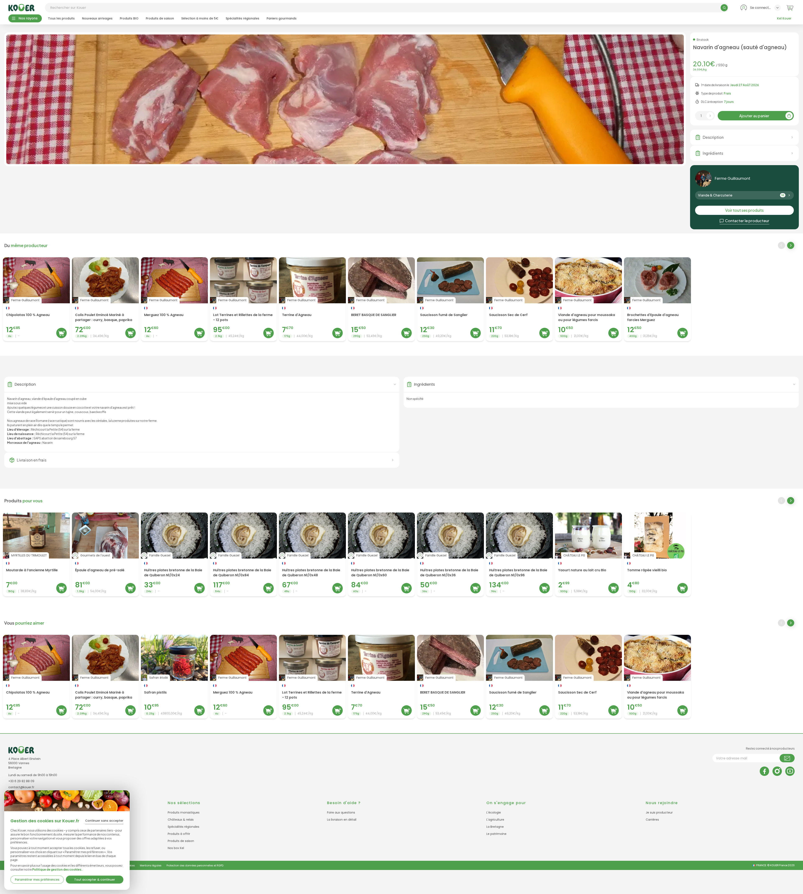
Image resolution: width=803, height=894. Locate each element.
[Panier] (790, 7)
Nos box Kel (176, 848)
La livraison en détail (341, 819)
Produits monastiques (183, 812)
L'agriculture (495, 819)
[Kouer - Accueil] (21, 7)
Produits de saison (160, 18)
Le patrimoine (496, 834)
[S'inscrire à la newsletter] (787, 758)
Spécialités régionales (242, 18)
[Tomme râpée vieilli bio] (657, 554)
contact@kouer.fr (21, 787)
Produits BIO (129, 18)
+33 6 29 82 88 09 (21, 781)
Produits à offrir (179, 834)
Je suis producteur (659, 812)
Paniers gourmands (282, 18)
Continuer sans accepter (104, 821)
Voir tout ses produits (744, 210)
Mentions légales (150, 865)
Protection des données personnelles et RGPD (194, 865)
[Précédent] (781, 245)
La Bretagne (495, 827)
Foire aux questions (341, 812)
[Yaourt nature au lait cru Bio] (588, 554)
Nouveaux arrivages (97, 18)
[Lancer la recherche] (724, 7)
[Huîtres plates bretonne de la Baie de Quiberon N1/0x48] (312, 554)
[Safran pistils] (174, 677)
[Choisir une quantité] (710, 115)
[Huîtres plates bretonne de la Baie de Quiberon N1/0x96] (519, 554)
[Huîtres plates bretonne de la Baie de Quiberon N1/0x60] (381, 554)
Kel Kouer (784, 18)
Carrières (652, 819)
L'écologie (493, 812)
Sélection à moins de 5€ (199, 18)
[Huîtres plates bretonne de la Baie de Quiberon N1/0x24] (174, 554)
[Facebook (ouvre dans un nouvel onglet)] (764, 771)
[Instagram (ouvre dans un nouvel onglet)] (777, 771)
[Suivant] (791, 246)
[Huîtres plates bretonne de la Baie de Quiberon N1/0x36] (450, 554)
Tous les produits (61, 18)
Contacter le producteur (747, 220)
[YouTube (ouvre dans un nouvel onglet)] (790, 771)
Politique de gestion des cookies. (57, 869)
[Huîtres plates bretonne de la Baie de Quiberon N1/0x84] (243, 554)
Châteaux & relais (181, 819)
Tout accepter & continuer (94, 879)
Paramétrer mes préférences (37, 879)
